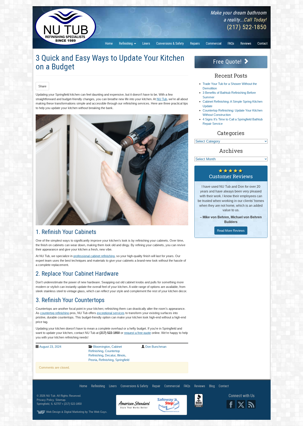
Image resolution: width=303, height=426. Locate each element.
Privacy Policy (45, 399)
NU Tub (162, 99)
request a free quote (137, 333)
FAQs (231, 43)
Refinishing (126, 43)
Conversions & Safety (170, 43)
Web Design (53, 411)
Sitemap (60, 399)
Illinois (121, 355)
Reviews (245, 43)
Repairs (195, 43)
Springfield (122, 360)
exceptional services (110, 313)
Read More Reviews (231, 230)
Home (109, 43)
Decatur (110, 355)
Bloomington (101, 346)
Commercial (213, 43)
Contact (262, 43)
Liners (146, 43)
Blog (212, 386)
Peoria (92, 360)
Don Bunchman (155, 346)
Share (42, 86)
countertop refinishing (54, 313)
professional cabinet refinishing (94, 256)
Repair (156, 386)
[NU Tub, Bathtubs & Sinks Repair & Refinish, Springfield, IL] (199, 400)
